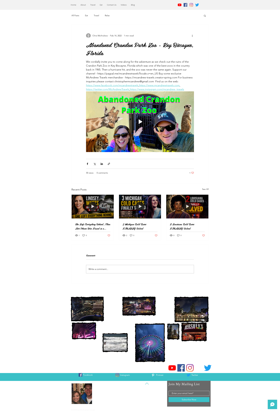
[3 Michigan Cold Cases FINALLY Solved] (140, 206)
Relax (107, 15)
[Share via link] (108, 163)
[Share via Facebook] (87, 163)
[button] (204, 15)
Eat (86, 15)
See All (205, 189)
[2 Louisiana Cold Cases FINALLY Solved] (187, 206)
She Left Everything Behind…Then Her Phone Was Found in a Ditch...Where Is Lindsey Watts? (92, 226)
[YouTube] (179, 5)
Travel (96, 15)
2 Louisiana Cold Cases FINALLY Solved (182, 226)
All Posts (75, 15)
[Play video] (140, 121)
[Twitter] (197, 5)
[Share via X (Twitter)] (94, 163)
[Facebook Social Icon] (185, 5)
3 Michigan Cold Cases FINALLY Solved (134, 226)
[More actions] (192, 35)
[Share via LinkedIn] (101, 163)
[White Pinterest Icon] (153, 375)
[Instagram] (191, 5)
